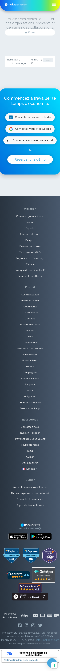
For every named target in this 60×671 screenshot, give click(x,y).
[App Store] (18, 536)
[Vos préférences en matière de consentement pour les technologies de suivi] (54, 665)
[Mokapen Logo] (16, 4)
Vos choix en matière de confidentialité (33, 654)
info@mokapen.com (47, 640)
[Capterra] (18, 574)
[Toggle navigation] (54, 5)
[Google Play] (41, 536)
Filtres (31, 32)
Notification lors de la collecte (21, 660)
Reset (48, 60)
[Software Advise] (30, 587)
